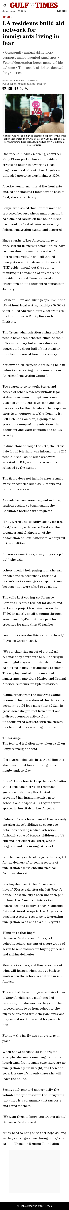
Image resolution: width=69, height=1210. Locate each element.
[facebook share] (16, 88)
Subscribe (61, 11)
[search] (5, 6)
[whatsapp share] (27, 88)
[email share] (10, 88)
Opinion (7, 17)
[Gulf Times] (33, 8)
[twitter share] (21, 88)
